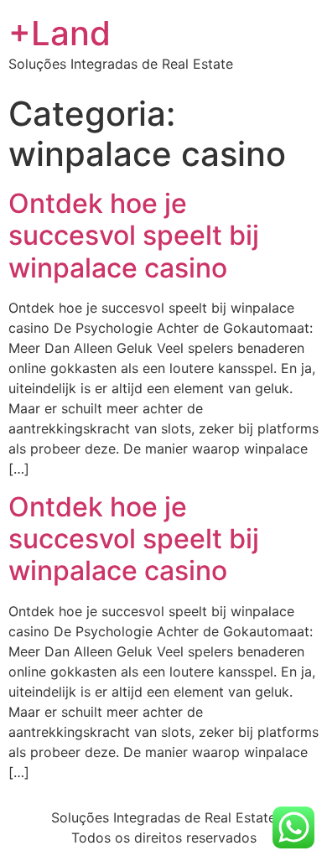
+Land (59, 33)
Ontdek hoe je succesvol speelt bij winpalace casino (133, 235)
